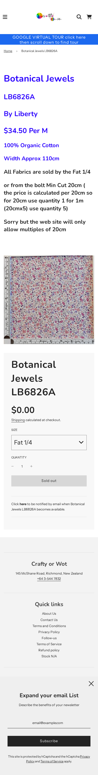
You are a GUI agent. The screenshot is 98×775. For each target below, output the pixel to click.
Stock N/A (49, 656)
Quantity (19, 457)
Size (14, 430)
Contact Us (49, 620)
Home (8, 51)
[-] (12, 466)
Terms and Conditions (49, 626)
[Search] (79, 17)
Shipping (18, 420)
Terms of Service (49, 644)
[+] (31, 466)
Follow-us (49, 638)
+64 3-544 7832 (49, 579)
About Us (49, 613)
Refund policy (49, 650)
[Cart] (89, 17)
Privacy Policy (49, 632)
